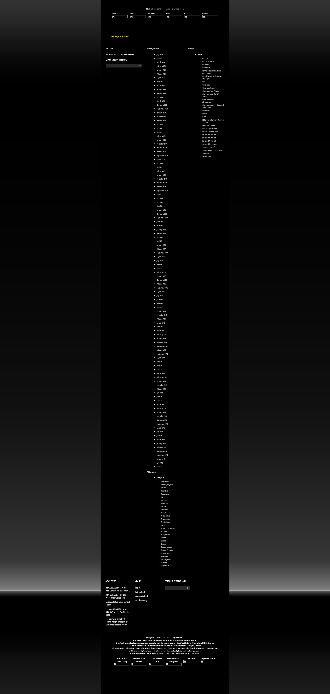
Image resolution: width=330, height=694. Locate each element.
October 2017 (161, 249)
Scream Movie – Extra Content (213, 150)
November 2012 (162, 420)
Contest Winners (208, 61)
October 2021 (161, 151)
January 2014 (161, 381)
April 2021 (160, 167)
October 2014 (161, 350)
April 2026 (160, 58)
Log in (137, 587)
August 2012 (161, 428)
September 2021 (162, 155)
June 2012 (160, 435)
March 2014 (161, 373)
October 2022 (161, 120)
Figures (163, 497)
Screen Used (165, 553)
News (204, 117)
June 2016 (160, 299)
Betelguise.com (164, 653)
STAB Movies (206, 156)
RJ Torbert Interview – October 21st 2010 (213, 121)
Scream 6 (164, 541)
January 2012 (161, 443)
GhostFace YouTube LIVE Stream (210, 95)
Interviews (206, 110)
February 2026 (161, 66)
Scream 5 (164, 537)
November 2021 (162, 147)
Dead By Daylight (167, 484)
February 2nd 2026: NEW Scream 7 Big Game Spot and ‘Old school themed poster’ (117, 621)
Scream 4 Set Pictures (209, 144)
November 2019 (162, 214)
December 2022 (162, 116)
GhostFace (164, 509)
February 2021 (161, 171)
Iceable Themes (194, 653)
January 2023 (161, 113)
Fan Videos (165, 494)
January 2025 (161, 89)
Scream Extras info (208, 147)
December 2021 (162, 144)
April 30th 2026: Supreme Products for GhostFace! (116, 596)
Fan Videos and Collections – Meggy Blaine (212, 72)
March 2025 (161, 85)
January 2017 (161, 276)
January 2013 (161, 412)
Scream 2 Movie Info (209, 134)
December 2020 (162, 179)
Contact (205, 58)
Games (163, 506)
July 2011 (160, 463)
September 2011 (162, 455)
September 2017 (162, 253)
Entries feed (140, 592)
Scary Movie (165, 534)
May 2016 (160, 303)
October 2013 (161, 389)
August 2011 (161, 459)
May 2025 (160, 81)
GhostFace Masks (208, 88)
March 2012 (161, 439)
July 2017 (160, 260)
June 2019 (160, 221)
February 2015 (161, 334)
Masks (163, 512)
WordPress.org (141, 600)
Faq (203, 81)
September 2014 (162, 354)
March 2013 (161, 404)
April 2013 (160, 400)
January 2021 (161, 175)
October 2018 (161, 233)
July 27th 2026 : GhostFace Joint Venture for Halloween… (118, 589)
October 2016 (161, 284)
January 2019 (161, 229)
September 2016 (162, 288)
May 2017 (160, 264)
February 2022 (161, 136)
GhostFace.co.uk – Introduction (208, 100)
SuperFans (164, 556)
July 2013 (160, 393)
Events (163, 487)
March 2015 (161, 330)
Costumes (205, 64)
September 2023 (162, 109)
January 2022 (161, 140)
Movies (204, 113)
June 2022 (160, 128)
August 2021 (161, 159)
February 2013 (161, 408)
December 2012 (162, 416)
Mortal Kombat (166, 522)
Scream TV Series (167, 550)
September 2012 (162, 424)
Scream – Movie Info (209, 128)
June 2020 (160, 202)
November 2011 (162, 451)
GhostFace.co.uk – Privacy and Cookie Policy (213, 106)
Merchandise (165, 519)
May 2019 (160, 225)
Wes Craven (165, 565)
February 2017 (161, 272)
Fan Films (164, 491)
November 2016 (162, 280)
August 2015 (161, 323)
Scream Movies (166, 547)
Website (164, 562)
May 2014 (160, 365)
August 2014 (161, 358)
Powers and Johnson (168, 528)
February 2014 (161, 377)
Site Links (205, 153)
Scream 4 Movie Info (209, 141)
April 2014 (160, 369)
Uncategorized (166, 559)
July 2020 (160, 198)
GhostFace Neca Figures (210, 91)
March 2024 (161, 101)
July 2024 (160, 97)
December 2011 (162, 447)
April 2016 (160, 307)
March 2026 (161, 62)
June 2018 (160, 237)
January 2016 (161, 311)
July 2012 (160, 431)
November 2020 (162, 182)
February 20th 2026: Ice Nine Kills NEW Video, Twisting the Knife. (117, 612)
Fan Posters (206, 67)
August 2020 (161, 194)
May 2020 (160, 206)
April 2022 (160, 132)
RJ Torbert (164, 531)
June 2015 (160, 326)
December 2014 (162, 342)
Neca (163, 525)
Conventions (165, 481)
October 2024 (161, 93)
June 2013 (160, 396)
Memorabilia (165, 516)
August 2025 (161, 78)
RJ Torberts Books (208, 125)
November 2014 (162, 346)
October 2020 (161, 186)
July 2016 (160, 295)
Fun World (164, 503)
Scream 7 (164, 544)
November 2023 (162, 105)
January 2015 (161, 338)
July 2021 (160, 163)
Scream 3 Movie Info (209, 138)
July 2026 (160, 54)
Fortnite (164, 500)
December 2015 (162, 315)
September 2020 (162, 190)
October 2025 (161, 74)
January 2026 (161, 70)
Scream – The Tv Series (210, 131)
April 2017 (160, 268)
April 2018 (160, 241)
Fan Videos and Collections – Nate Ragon (212, 77)
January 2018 (161, 245)
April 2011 (160, 467)
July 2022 (160, 124)
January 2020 (161, 210)
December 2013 (162, 385)
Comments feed (141, 596)
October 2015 (161, 319)
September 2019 (162, 218)
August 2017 (161, 256)
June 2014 (160, 362)
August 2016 (161, 291)
